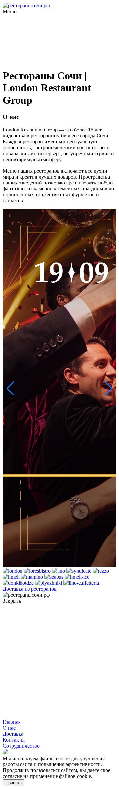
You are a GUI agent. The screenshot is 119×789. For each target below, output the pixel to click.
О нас (9, 728)
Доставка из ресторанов (30, 589)
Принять (13, 782)
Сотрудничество (21, 746)
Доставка (13, 734)
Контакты (14, 740)
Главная (11, 722)
